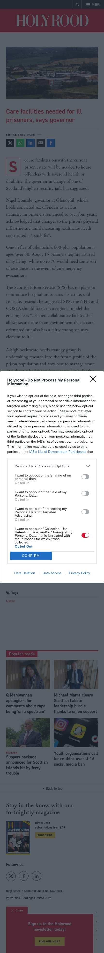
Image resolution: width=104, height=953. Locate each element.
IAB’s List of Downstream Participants (57, 452)
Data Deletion (24, 573)
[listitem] (52, 466)
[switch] (85, 476)
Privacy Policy (79, 573)
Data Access (52, 573)
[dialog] (52, 476)
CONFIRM (31, 555)
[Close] (94, 380)
